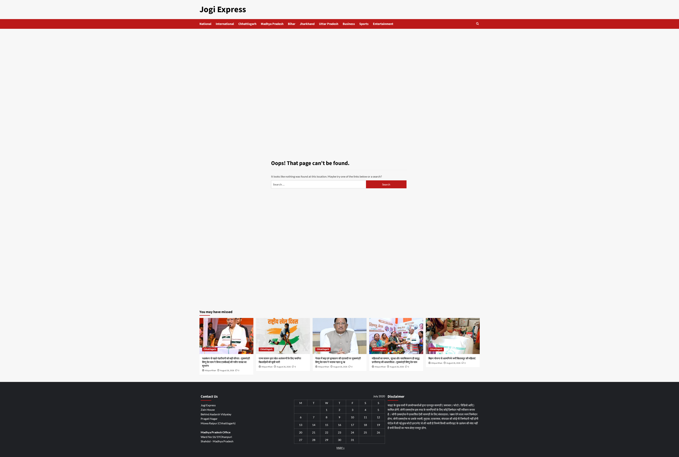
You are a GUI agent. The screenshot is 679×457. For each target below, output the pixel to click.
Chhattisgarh (247, 24)
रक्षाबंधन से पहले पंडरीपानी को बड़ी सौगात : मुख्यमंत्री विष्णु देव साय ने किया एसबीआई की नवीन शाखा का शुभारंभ (226, 362)
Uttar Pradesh (328, 24)
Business (349, 24)
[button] (477, 23)
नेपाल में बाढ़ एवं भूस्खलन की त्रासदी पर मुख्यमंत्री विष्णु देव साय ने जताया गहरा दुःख (338, 360)
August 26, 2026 (227, 370)
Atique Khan (210, 370)
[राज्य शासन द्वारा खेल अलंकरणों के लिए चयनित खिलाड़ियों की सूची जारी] (283, 336)
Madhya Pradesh (272, 24)
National (205, 24)
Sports (363, 24)
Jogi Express (222, 10)
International (225, 24)
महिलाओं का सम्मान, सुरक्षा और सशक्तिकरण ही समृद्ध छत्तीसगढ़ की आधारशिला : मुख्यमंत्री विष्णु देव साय (395, 360)
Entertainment (383, 24)
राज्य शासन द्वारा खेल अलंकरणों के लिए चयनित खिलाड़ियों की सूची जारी (280, 360)
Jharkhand (307, 24)
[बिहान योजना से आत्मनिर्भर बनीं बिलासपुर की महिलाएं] (453, 336)
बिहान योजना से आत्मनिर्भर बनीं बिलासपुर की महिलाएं (451, 358)
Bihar (291, 24)
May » (340, 447)
